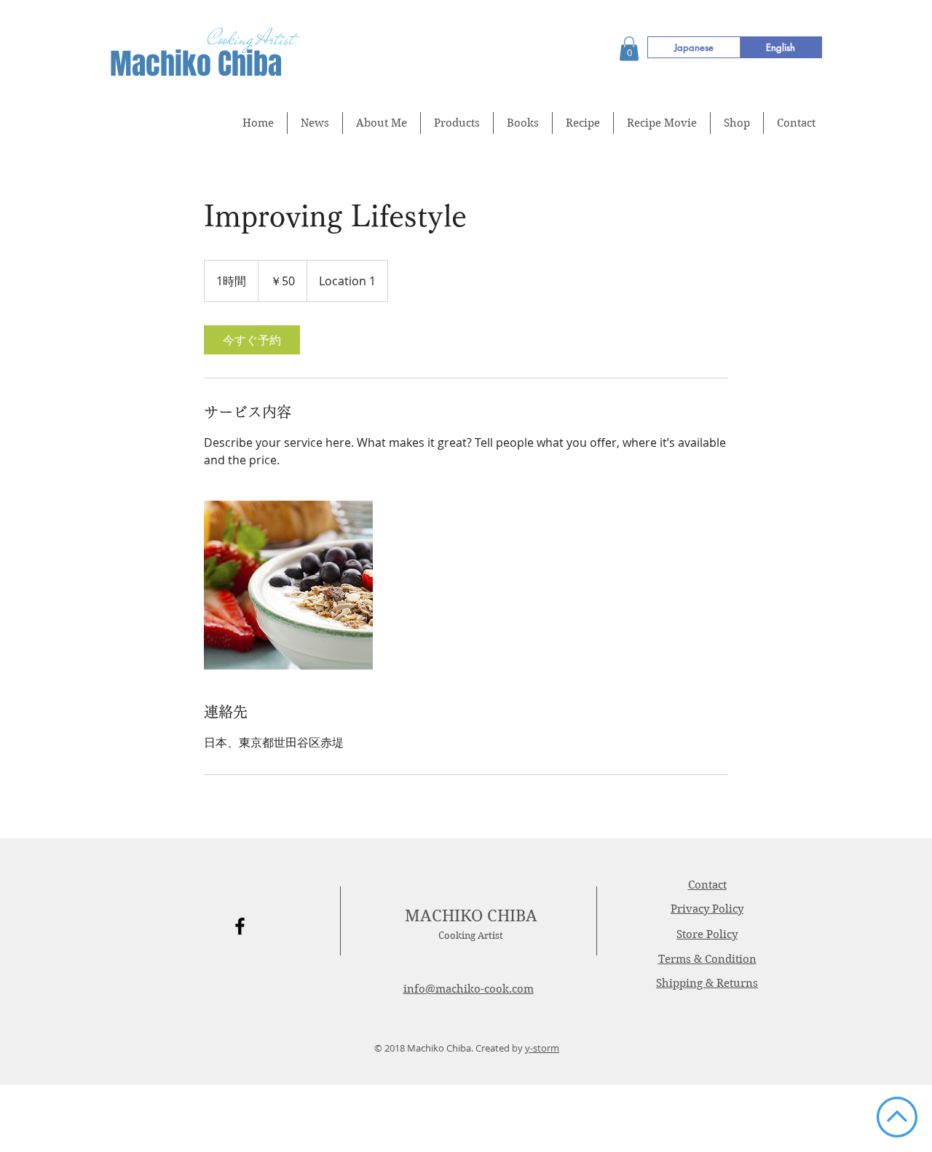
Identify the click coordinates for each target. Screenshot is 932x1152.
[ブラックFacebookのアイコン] (240, 926)
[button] (629, 48)
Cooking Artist (470, 935)
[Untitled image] (288, 585)
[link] (252, 339)
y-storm (542, 1047)
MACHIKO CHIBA (471, 915)
